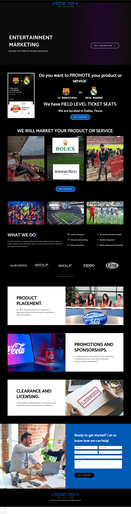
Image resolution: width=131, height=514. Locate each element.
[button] (58, 276)
